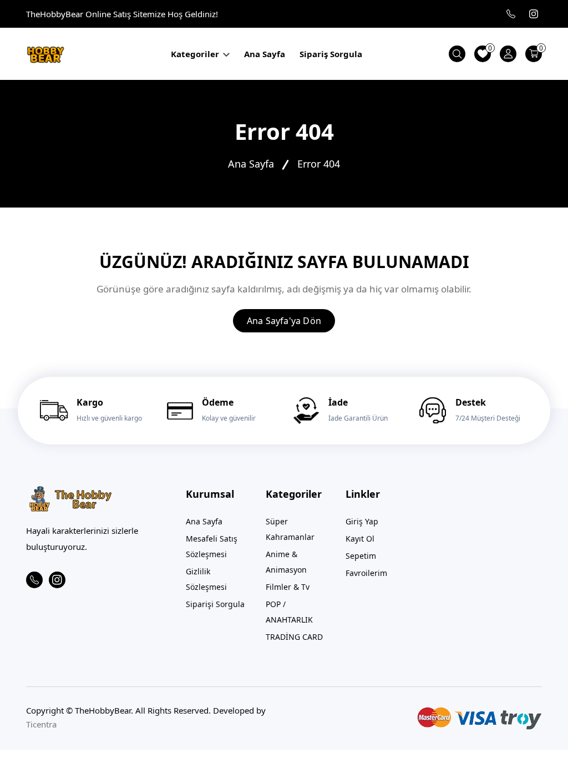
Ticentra (41, 724)
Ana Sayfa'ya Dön (284, 321)
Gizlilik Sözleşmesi (206, 579)
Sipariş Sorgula (331, 53)
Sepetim (361, 555)
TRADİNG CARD (294, 636)
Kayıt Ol (360, 538)
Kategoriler (196, 53)
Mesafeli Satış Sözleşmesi (211, 546)
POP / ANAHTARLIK (289, 612)
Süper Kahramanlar (290, 529)
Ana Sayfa (264, 53)
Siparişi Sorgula (215, 604)
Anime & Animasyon (286, 562)
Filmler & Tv (288, 587)
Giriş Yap (362, 521)
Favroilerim (366, 573)
